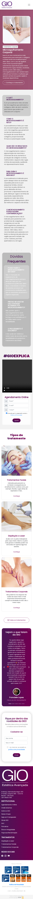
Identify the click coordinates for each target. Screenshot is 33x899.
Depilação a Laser (7, 841)
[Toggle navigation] (29, 5)
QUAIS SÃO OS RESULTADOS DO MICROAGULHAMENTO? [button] (16, 147)
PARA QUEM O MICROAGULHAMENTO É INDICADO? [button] (15, 173)
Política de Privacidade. (16, 415)
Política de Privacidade (16, 884)
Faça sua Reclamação (9, 833)
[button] (4, 667)
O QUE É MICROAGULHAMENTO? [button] (15, 99)
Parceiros (4, 826)
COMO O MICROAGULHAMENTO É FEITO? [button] (15, 121)
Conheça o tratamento (14, 83)
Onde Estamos (6, 808)
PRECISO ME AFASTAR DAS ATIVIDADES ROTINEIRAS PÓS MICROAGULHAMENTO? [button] (16, 304)
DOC (19, 897)
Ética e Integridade (8, 830)
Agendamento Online (9, 805)
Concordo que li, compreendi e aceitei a (17, 414)
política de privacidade (16, 749)
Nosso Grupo (6, 814)
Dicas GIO (4, 820)
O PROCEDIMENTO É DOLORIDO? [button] (15, 330)
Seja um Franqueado (8, 817)
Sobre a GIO (5, 811)
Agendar (16, 420)
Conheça (16, 496)
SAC (2, 823)
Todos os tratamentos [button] (17, 620)
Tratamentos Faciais (8, 844)
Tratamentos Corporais (10, 847)
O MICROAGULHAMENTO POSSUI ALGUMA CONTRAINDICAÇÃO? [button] (15, 212)
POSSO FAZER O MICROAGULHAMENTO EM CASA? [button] (16, 270)
